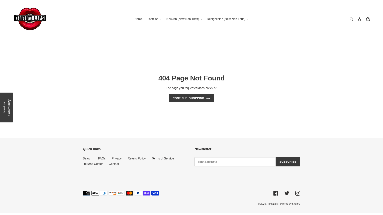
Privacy (117, 158)
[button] (6, 107)
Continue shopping (188, 98)
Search (87, 158)
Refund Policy (137, 158)
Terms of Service (163, 158)
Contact (114, 163)
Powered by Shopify (289, 203)
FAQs (102, 158)
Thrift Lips (272, 203)
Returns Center (93, 163)
